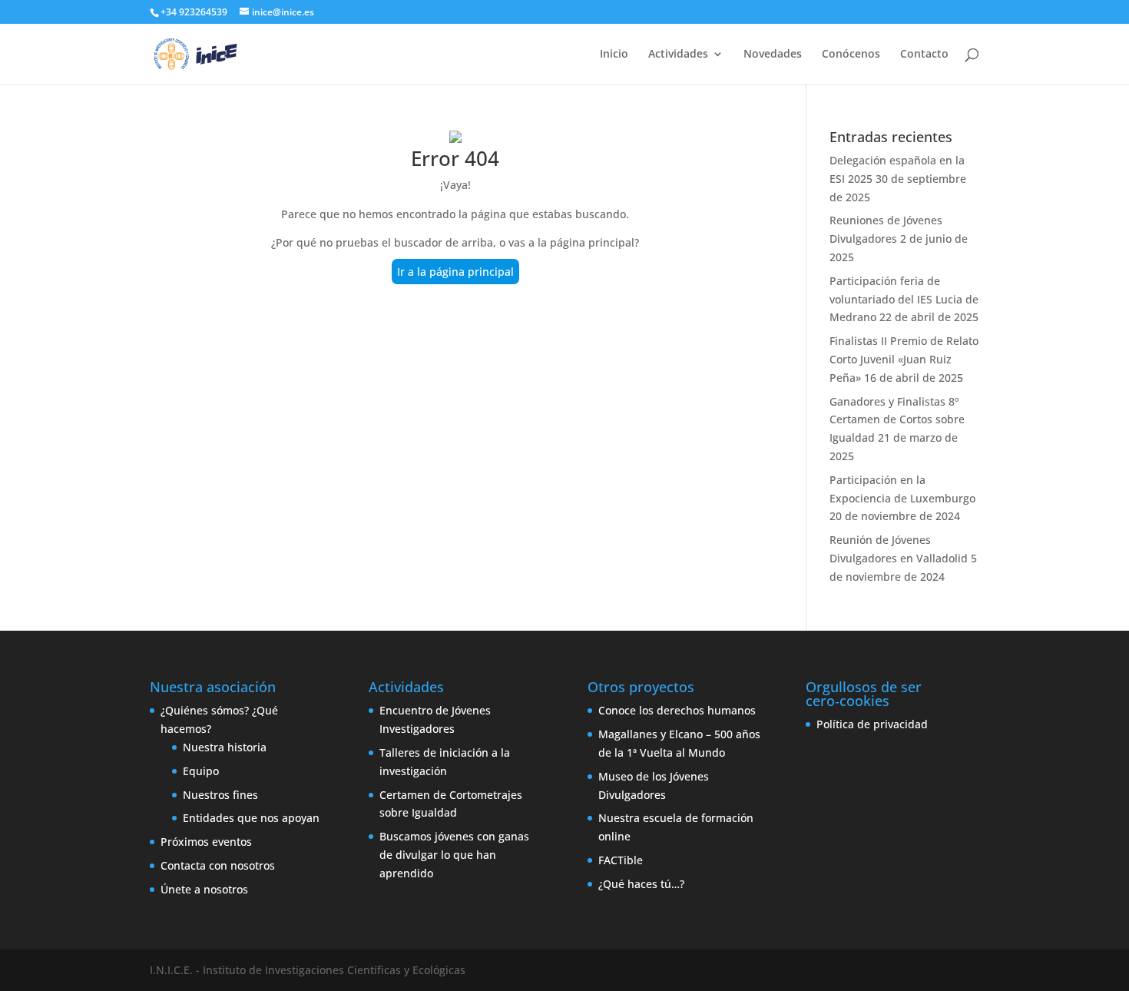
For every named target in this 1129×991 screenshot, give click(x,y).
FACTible (620, 860)
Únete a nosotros (204, 889)
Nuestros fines (220, 794)
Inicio (614, 54)
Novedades (772, 54)
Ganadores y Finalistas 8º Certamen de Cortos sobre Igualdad (897, 420)
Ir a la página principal (455, 271)
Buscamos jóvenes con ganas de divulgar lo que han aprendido (454, 854)
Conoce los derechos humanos (677, 710)
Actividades (678, 54)
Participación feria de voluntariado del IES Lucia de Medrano (903, 299)
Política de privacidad (872, 724)
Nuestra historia (225, 747)
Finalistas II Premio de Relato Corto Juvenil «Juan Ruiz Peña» (903, 359)
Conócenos (851, 54)
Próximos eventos (206, 841)
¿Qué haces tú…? (641, 884)
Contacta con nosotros (218, 865)
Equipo (201, 771)
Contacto (924, 54)
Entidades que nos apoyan (251, 817)
